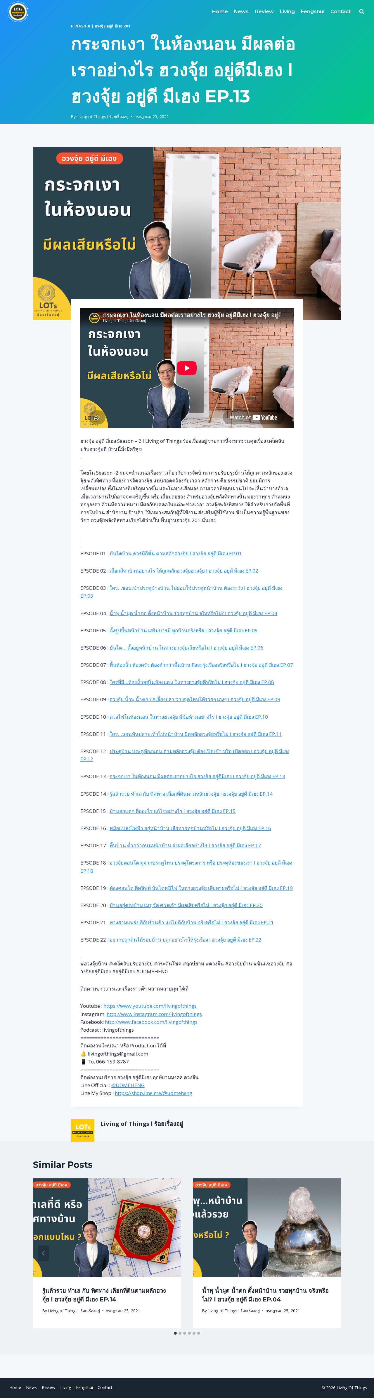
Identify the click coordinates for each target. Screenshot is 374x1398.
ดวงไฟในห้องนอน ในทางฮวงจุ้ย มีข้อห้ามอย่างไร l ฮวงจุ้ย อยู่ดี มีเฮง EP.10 (189, 716)
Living (287, 11)
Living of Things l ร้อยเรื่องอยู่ (103, 116)
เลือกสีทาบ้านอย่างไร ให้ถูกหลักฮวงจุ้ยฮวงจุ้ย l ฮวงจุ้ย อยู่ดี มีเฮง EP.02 (184, 570)
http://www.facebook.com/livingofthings (151, 1022)
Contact (340, 11)
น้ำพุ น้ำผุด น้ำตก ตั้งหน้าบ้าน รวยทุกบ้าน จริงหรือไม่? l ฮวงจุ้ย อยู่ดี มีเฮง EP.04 (193, 613)
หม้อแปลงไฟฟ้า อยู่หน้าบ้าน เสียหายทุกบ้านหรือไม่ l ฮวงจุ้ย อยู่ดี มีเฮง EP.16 (190, 828)
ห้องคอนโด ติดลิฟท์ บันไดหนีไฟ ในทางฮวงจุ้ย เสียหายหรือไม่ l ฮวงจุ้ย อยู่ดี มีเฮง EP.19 (201, 888)
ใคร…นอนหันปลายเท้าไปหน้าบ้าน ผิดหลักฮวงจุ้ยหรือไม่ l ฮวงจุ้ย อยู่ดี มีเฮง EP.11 (196, 734)
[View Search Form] (361, 11)
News (241, 11)
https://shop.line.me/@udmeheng (153, 1093)
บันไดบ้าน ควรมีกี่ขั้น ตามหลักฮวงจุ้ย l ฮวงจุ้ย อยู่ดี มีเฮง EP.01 (176, 553)
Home (220, 11)
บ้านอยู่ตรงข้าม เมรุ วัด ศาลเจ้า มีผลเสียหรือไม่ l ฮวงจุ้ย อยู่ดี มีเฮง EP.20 (186, 905)
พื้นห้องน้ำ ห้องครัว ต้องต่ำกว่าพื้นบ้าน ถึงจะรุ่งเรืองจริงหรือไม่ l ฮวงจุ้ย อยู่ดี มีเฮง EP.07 (201, 665)
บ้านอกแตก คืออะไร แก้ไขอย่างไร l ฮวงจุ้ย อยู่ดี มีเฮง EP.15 (173, 811)
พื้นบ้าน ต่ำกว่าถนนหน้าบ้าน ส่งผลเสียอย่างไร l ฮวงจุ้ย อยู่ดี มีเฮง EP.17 (185, 845)
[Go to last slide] (43, 1253)
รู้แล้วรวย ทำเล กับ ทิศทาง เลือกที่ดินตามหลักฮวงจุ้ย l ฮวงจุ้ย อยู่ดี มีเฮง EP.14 (191, 793)
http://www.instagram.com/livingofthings (154, 1014)
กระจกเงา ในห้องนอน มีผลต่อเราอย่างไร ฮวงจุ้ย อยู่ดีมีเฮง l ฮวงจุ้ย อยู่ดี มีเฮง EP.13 (197, 776)
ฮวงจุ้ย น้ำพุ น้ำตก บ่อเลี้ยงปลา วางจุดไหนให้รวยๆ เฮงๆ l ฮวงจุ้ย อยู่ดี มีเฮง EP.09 (195, 699)
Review (264, 11)
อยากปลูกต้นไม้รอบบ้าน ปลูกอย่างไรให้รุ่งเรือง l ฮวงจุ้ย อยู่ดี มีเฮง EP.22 (186, 939)
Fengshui (312, 11)
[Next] (330, 1253)
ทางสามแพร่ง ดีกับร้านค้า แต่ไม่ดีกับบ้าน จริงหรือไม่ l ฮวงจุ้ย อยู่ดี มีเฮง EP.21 (192, 922)
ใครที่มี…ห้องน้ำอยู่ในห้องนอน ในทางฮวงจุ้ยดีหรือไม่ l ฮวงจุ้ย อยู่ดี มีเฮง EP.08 (192, 682)
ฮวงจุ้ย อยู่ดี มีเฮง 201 (113, 26)
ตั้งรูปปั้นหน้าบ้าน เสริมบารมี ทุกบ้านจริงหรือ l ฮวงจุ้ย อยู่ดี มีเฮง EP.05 (184, 630)
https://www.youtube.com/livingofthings (150, 1005)
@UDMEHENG (128, 1085)
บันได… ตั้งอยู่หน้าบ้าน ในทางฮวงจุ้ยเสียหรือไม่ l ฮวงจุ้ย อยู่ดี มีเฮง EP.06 (186, 647)
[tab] (175, 1333)
